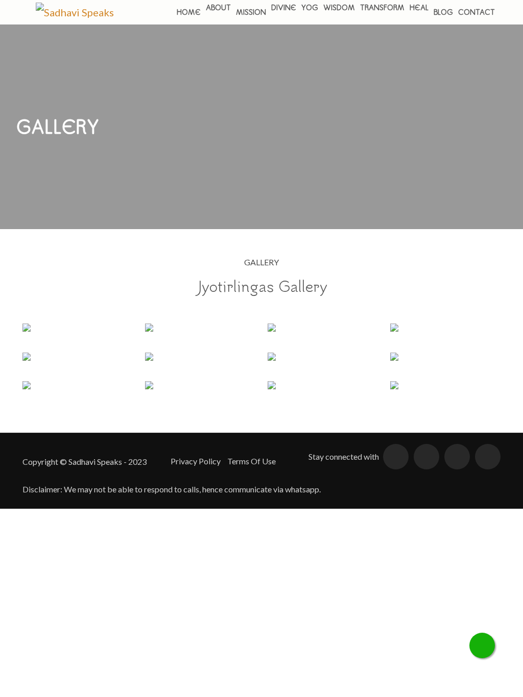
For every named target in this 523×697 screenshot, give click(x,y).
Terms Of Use (251, 461)
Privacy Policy (196, 461)
